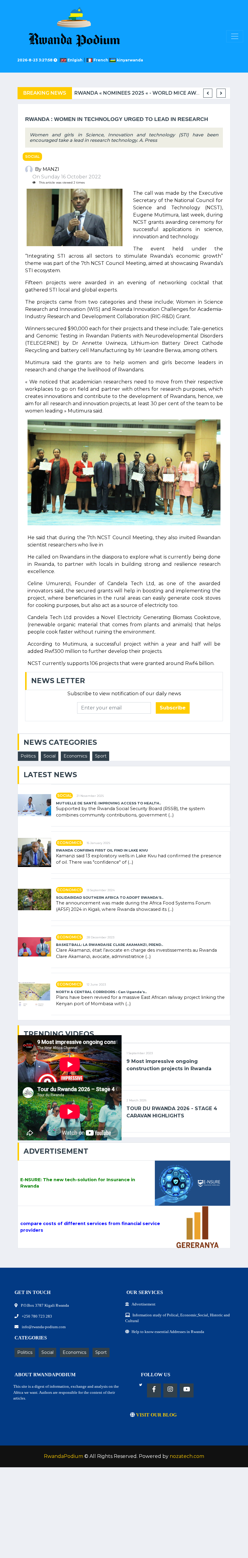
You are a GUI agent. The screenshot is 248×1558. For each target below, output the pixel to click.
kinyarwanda (129, 60)
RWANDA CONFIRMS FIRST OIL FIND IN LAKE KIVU (102, 850)
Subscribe (173, 708)
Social (32, 156)
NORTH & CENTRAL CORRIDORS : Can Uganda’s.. (101, 992)
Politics (28, 756)
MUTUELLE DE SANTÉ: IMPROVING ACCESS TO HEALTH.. (108, 803)
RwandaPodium (63, 1456)
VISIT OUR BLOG (156, 1414)
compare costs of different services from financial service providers (90, 1227)
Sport (100, 756)
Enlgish (75, 60)
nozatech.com (187, 1456)
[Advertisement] (124, 1515)
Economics (75, 756)
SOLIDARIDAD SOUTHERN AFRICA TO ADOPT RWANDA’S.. (109, 898)
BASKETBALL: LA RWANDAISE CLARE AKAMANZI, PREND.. (109, 945)
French (101, 60)
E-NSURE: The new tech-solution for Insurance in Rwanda (77, 1183)
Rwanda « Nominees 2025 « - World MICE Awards (142, 93)
